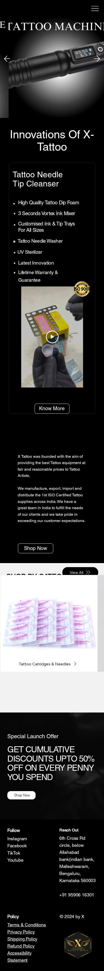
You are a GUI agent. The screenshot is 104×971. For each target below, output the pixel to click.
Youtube (15, 860)
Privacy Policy (21, 931)
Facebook (17, 845)
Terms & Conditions (26, 924)
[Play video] (52, 337)
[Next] (97, 59)
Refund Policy (21, 946)
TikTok (13, 853)
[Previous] (7, 59)
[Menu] (95, 8)
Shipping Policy (22, 939)
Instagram (17, 838)
